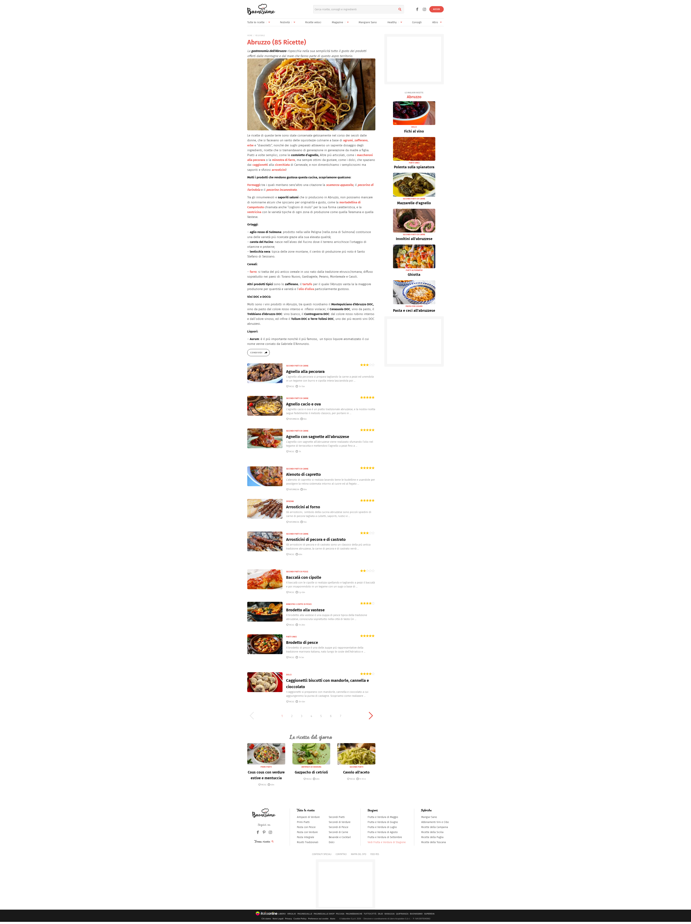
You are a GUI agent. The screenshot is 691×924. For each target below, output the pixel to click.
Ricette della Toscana (433, 842)
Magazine (337, 22)
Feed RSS (374, 854)
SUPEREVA (429, 914)
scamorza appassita (339, 185)
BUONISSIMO (416, 914)
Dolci (332, 842)
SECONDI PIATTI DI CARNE (297, 366)
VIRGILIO (291, 914)
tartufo (307, 284)
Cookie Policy (299, 919)
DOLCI (289, 675)
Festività (285, 22)
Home (249, 35)
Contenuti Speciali (321, 854)
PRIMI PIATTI (266, 767)
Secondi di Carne (338, 832)
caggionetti (260, 165)
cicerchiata (282, 165)
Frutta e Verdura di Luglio (382, 827)
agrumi (348, 140)
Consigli (417, 22)
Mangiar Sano (429, 817)
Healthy (392, 22)
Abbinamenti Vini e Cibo (435, 822)
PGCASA (340, 914)
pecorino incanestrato (281, 190)
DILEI (380, 914)
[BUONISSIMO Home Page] (261, 9)
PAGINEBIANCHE (354, 914)
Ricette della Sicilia (432, 832)
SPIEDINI (290, 501)
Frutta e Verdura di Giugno (383, 822)
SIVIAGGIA (389, 914)
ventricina (254, 212)
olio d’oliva (306, 289)
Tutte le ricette (256, 22)
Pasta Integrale (305, 837)
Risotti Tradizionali (307, 842)
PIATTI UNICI (291, 637)
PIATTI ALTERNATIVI (414, 270)
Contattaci (341, 854)
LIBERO (282, 914)
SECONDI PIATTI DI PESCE (297, 572)
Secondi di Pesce (338, 827)
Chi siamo (266, 919)
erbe (250, 145)
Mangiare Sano (368, 22)
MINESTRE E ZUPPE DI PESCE (299, 604)
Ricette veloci (313, 22)
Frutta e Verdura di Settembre (385, 837)
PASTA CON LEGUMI (414, 306)
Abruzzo (414, 95)
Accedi (436, 9)
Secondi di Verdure (340, 822)
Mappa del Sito (358, 854)
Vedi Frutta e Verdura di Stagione (387, 842)
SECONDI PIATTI (356, 767)
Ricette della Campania (434, 827)
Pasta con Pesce (306, 827)
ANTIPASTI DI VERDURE (311, 767)
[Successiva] (370, 715)
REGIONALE (260, 35)
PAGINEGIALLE (304, 914)
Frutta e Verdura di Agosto (383, 832)
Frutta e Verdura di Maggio (383, 817)
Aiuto (332, 919)
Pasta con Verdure (307, 832)
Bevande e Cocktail (340, 837)
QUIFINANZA (402, 914)
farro (253, 272)
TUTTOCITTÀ (370, 914)
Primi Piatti (303, 822)
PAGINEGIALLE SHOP (324, 914)
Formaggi (253, 185)
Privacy (288, 919)
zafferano (361, 140)
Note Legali (278, 919)
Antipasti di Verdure (308, 817)
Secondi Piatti (337, 817)
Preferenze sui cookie (318, 919)
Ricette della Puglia (432, 837)
